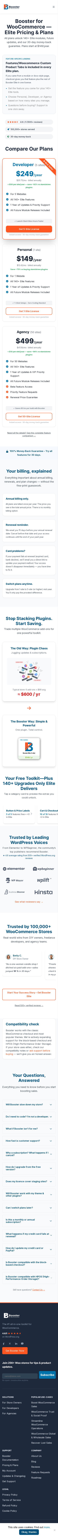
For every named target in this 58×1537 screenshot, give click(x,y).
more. (47, 1527)
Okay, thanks (29, 1532)
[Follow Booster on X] (9, 1343)
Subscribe (47, 1375)
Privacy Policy (9, 1494)
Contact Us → (38, 1290)
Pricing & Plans (10, 1465)
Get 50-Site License (29, 416)
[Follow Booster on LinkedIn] (16, 1343)
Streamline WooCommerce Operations (39, 1424)
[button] (19, 814)
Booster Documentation (10, 1458)
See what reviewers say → (29, 901)
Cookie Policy (9, 1510)
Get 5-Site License (29, 229)
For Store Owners (12, 1402)
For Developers (10, 1408)
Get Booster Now (15, 1350)
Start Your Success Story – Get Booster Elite (29, 994)
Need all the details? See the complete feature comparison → (29, 434)
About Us (36, 1456)
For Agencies (9, 1413)
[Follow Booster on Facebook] (3, 1343)
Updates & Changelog (13, 1476)
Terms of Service (11, 1500)
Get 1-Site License (29, 311)
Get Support (8, 1481)
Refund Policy (9, 1505)
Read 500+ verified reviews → (29, 1005)
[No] (54, 1530)
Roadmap (36, 1477)
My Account (8, 1470)
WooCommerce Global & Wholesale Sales (43, 1435)
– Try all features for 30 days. (31, 453)
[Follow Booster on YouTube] (22, 1343)
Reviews (35, 1466)
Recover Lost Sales (41, 1442)
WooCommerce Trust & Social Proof (42, 1413)
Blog (33, 1461)
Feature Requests (40, 1472)
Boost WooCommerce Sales (43, 1404)
